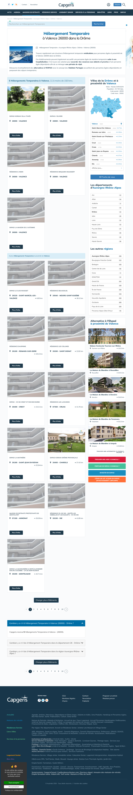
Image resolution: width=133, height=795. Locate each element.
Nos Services (37, 768)
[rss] (16, 4)
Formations (47, 763)
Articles (42, 715)
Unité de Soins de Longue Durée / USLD (47, 722)
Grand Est (106, 281)
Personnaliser (14, 787)
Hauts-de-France (106, 285)
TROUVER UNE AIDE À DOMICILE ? (107, 459)
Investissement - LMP (93, 767)
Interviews (50, 715)
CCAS (45, 733)
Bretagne (106, 264)
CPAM (40, 733)
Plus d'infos (16, 135)
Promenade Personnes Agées (102, 746)
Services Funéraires (76, 751)
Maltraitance (110, 733)
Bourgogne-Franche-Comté (106, 260)
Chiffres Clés (63, 724)
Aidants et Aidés (84, 715)
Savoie (106, 237)
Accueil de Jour (70, 720)
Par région (36, 728)
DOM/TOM (106, 277)
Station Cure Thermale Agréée (91, 759)
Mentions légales (68, 698)
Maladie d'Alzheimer (55, 720)
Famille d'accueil (97, 722)
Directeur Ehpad (85, 724)
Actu (9, 12)
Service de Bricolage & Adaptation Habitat (92, 750)
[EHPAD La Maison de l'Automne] (26, 210)
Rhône (106, 233)
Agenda (17, 12)
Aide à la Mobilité (60, 746)
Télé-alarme (114, 750)
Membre (110, 5)
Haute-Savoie (106, 241)
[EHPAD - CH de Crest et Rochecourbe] (26, 384)
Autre (95, 724)
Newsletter (34, 5)
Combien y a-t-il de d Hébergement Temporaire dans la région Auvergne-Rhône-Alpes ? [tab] (44, 652)
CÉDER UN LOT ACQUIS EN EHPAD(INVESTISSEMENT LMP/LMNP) (107, 479)
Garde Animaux (59, 750)
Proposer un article (110, 696)
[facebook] (8, 4)
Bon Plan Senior (38, 716)
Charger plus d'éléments (46, 600)
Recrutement (47, 767)
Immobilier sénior (64, 755)
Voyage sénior (72, 759)
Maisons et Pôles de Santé (80, 774)
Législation (53, 724)
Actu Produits (96, 715)
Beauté (63, 759)
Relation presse (109, 698)
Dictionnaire (73, 724)
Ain (106, 195)
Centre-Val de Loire (106, 269)
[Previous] (26, 609)
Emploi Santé (37, 763)
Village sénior (52, 755)
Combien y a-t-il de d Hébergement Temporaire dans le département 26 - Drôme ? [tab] (45, 643)
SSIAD (69, 742)
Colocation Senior (79, 755)
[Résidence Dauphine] (26, 329)
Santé (47, 716)
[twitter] (12, 4)
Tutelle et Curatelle (39, 735)
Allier (106, 199)
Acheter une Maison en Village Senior (92, 728)
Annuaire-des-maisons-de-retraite (107, 772)
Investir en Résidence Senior (66, 728)
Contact (24, 5)
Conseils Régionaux (71, 732)
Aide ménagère (61, 741)
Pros (116, 12)
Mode (57, 759)
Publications (55, 716)
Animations (109, 722)
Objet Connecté (106, 768)
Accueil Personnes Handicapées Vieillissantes (108, 720)
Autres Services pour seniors (56, 751)
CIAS (51, 733)
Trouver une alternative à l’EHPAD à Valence (110, 452)
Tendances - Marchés (51, 768)
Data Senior (71, 716)
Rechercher (99, 24)
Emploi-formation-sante (41, 774)
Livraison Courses (89, 741)
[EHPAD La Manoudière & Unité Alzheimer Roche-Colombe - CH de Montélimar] (26, 551)
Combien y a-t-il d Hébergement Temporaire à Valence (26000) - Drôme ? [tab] (41, 623)
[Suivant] (66, 609)
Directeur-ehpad (86, 772)
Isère (106, 216)
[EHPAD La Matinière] (26, 440)
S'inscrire (117, 4)
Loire (106, 220)
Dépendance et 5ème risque (66, 715)
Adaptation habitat (115, 755)
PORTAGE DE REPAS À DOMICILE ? (107, 466)
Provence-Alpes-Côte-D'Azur (106, 311)
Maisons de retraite (31, 12)
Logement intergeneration (97, 755)
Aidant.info (55, 774)
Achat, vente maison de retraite (87, 768)
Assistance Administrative (50, 744)
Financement (79, 767)
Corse (106, 273)
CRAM (34, 733)
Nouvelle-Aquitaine (106, 298)
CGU (64, 696)
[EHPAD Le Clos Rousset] (26, 273)
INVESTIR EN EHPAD (107, 473)
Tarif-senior (65, 774)
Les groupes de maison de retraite (76, 722)
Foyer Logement (83, 720)
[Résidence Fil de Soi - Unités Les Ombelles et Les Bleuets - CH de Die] (66, 495)
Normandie (106, 294)
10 (62, 609)
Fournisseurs (36, 767)
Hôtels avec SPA (38, 759)
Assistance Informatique (71, 744)
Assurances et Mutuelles (68, 733)
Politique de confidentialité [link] (14, 790)
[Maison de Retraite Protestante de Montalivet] (26, 495)
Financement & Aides (40, 724)
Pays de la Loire (106, 306)
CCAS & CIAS (58, 739)
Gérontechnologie (67, 768)
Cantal (106, 208)
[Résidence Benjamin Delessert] (66, 154)
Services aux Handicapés (56, 742)
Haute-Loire (106, 225)
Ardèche (106, 203)
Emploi (123, 12)
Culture (63, 716)
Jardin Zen (107, 759)
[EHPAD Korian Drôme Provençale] (66, 440)
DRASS (113, 732)
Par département (47, 728)
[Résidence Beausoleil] (66, 273)
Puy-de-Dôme (106, 229)
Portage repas (103, 741)
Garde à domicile (74, 741)
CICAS (73, 739)
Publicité (85, 701)
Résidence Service (49, 12)
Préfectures (105, 732)
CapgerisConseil (50, 772)
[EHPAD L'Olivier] (66, 98)
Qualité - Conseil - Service (63, 767)
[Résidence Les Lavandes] (66, 384)
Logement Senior (66, 12)
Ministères (40, 732)
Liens (109, 12)
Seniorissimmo (37, 772)
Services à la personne (85, 12)
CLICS (56, 733)
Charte (64, 701)
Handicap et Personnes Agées (114, 715)
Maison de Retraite (39, 720)
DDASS (120, 732)
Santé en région (51, 732)
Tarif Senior (49, 759)
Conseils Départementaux (90, 732)
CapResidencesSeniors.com (68, 772)
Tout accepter (14, 783)
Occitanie (106, 302)
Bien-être (101, 12)
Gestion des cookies (80, 783)
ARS (33, 732)
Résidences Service (14, 728)
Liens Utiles (11, 731)
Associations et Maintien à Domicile (95, 744)
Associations (100, 733)
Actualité (10, 715)
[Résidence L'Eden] (26, 154)
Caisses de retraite (86, 733)
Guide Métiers (57, 763)
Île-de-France (106, 290)
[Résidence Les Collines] (66, 329)
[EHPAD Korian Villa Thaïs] (26, 98)
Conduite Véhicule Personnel (79, 746)
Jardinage (70, 750)
